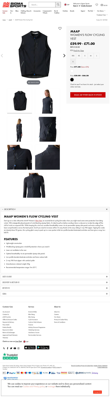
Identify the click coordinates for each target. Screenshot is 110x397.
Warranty (5, 338)
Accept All (97, 392)
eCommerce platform (46, 367)
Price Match (6, 325)
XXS (73, 56)
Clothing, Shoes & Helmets (26, 12)
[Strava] (4, 348)
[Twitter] (11, 348)
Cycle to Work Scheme (35, 322)
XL (73, 61)
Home (4, 20)
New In (11, 12)
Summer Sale (5, 12)
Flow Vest (38, 220)
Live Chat (18, 341)
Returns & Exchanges (9, 332)
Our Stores (57, 317)
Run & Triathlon (56, 12)
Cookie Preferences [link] (102, 367)
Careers (56, 314)
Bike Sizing (31, 317)
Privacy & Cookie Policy (61, 319)
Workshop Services (33, 330)
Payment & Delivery (8, 322)
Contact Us (6, 314)
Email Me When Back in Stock (88, 95)
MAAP (10, 20)
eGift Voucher (7, 317)
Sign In (75, 6)
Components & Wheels (47, 12)
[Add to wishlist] (60, 28)
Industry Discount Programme (36, 327)
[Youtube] (15, 348)
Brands (72, 11)
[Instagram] (18, 348)
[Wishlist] (96, 4)
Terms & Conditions (59, 322)
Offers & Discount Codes (10, 319)
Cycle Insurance (33, 319)
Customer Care (8, 307)
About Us (57, 307)
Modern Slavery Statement (100, 365)
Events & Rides (32, 312)
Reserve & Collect (8, 330)
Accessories (37, 11)
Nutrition (65, 11)
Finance (30, 325)
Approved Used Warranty (10, 335)
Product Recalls (7, 327)
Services (31, 307)
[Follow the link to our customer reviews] (12, 356)
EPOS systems (56, 367)
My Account (6, 312)
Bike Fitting (31, 314)
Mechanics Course (33, 332)
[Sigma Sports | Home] (14, 4)
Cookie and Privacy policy (34, 386)
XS (79, 56)
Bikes (16, 11)
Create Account (86, 6)
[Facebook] (7, 348)
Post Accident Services (34, 335)
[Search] (58, 4)
